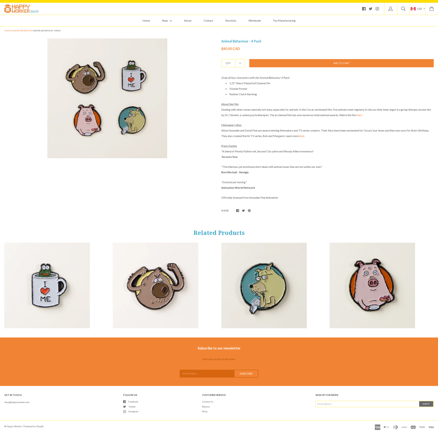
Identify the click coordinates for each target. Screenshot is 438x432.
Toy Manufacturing (284, 20)
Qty (228, 63)
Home (146, 20)
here (359, 115)
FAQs (205, 411)
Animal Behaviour (22, 30)
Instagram (133, 411)
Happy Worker (14, 426)
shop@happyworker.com (16, 402)
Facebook (133, 401)
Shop (165, 20)
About (187, 20)
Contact (208, 20)
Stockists (230, 20)
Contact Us (207, 401)
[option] (107, 98)
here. (302, 135)
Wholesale (254, 20)
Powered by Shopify (34, 426)
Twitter (132, 406)
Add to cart (341, 63)
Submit (426, 404)
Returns (206, 406)
